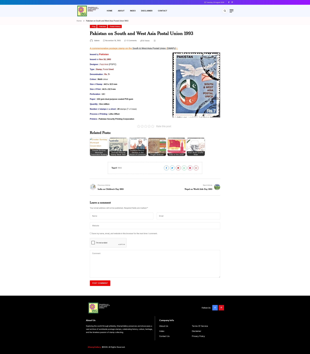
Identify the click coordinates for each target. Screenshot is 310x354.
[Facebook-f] (215, 307)
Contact (162, 11)
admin (97, 40)
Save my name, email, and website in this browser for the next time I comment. (124, 233)
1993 (120, 168)
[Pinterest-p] (221, 307)
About (121, 11)
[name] (229, 2)
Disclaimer (146, 11)
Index (133, 11)
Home (109, 11)
